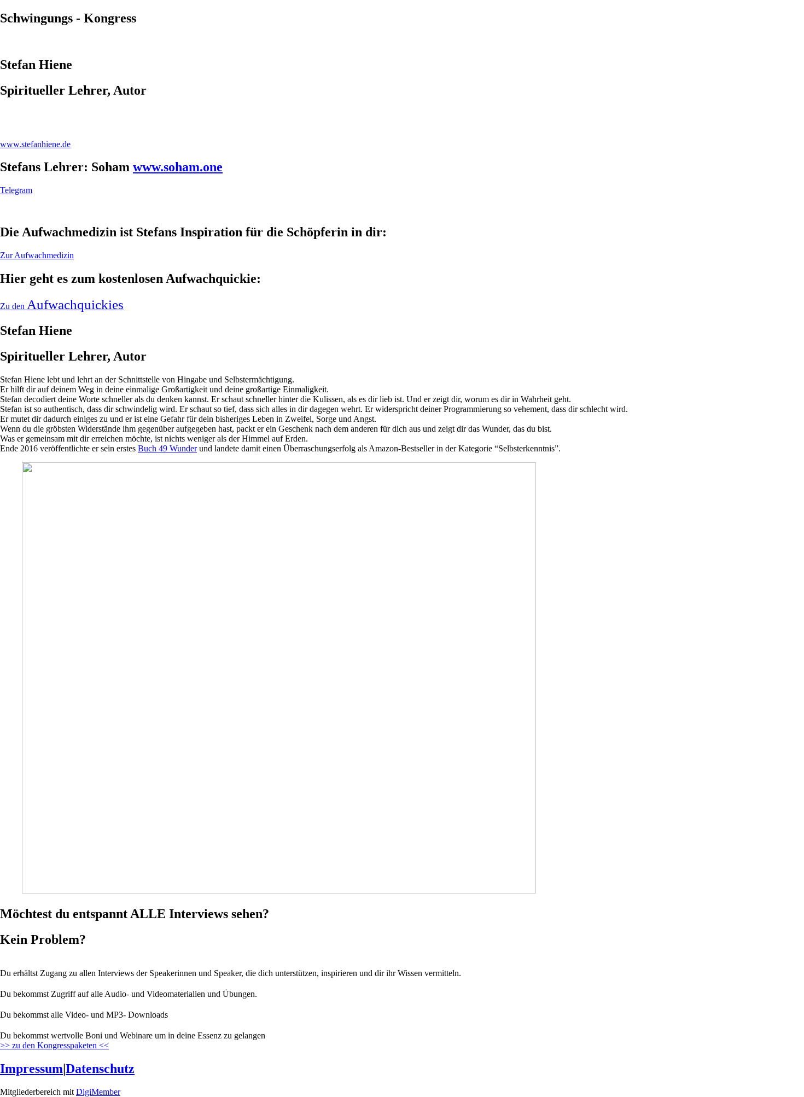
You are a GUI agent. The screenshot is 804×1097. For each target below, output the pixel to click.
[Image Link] (402, 209)
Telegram (16, 190)
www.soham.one (178, 167)
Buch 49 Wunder (167, 448)
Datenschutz (100, 1068)
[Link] (402, 114)
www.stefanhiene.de (35, 144)
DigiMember (98, 1091)
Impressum (31, 1068)
